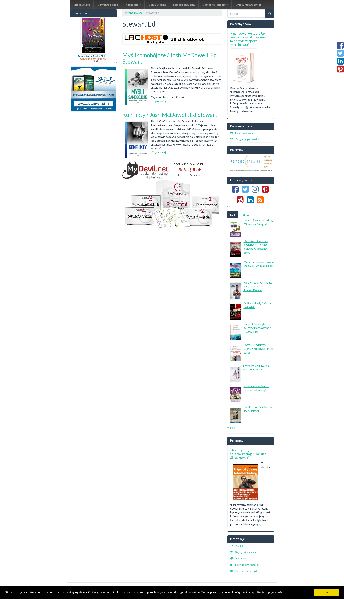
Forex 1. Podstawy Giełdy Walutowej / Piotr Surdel (258, 348)
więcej (231, 427)
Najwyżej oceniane (246, 552)
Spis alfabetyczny (184, 4)
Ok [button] (326, 592)
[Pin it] (340, 70)
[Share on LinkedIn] (340, 63)
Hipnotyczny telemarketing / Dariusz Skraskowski (248, 454)
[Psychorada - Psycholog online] (250, 163)
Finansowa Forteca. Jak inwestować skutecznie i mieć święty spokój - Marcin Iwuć (248, 39)
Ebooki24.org (82, 4)
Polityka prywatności (247, 564)
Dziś (232, 214)
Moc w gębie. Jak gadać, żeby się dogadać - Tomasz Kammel (257, 286)
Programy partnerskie (248, 139)
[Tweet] (340, 55)
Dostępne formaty (214, 4)
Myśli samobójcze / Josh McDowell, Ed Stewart (169, 58)
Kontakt (239, 546)
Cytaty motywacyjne (249, 4)
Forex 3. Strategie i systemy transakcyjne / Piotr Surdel (257, 327)
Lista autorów (157, 4)
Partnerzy (241, 558)
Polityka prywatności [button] (270, 592)
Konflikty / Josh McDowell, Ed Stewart (169, 114)
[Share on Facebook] (340, 47)
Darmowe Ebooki (108, 4)
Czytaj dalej (159, 101)
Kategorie (132, 4)
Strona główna (134, 12)
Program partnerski (246, 571)
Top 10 (245, 214)
